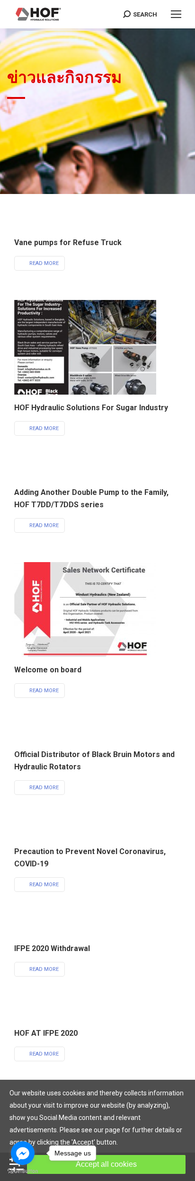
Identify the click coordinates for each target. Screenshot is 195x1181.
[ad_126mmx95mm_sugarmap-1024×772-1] (85, 347)
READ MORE (44, 263)
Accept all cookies (106, 1164)
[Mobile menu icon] (176, 14)
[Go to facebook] (23, 1153)
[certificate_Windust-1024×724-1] (85, 609)
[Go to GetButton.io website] (23, 1171)
